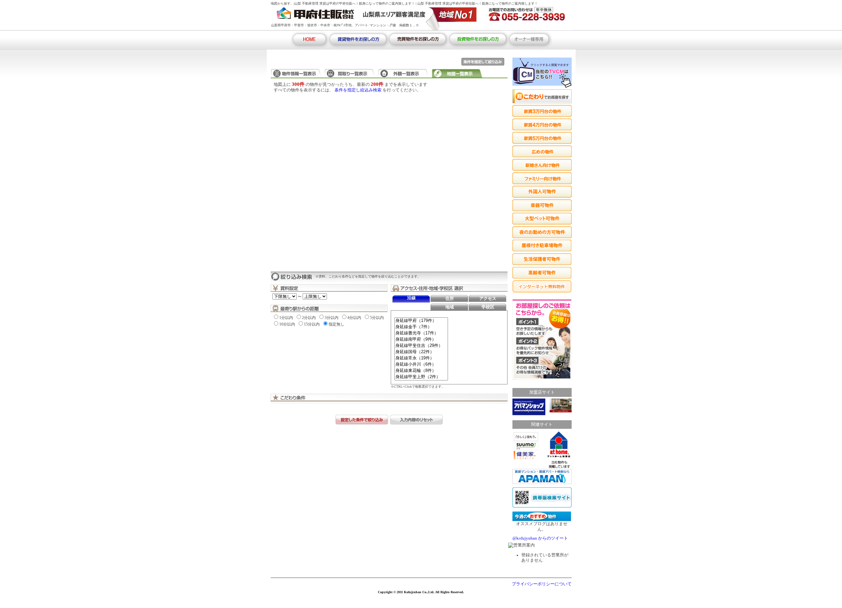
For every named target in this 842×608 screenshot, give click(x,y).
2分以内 (309, 318)
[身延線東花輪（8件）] (421, 371)
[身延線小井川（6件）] (421, 364)
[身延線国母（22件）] (421, 352)
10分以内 (287, 324)
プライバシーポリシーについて (542, 584)
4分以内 (354, 318)
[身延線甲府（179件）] (421, 321)
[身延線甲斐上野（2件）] (421, 377)
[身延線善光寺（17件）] (421, 333)
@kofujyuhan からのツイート (540, 538)
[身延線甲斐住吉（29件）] (421, 346)
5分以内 (377, 318)
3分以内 (331, 318)
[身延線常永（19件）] (421, 358)
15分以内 (312, 324)
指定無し (336, 324)
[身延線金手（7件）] (421, 327)
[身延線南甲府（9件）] (421, 339)
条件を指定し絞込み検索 (358, 90)
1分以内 (286, 318)
